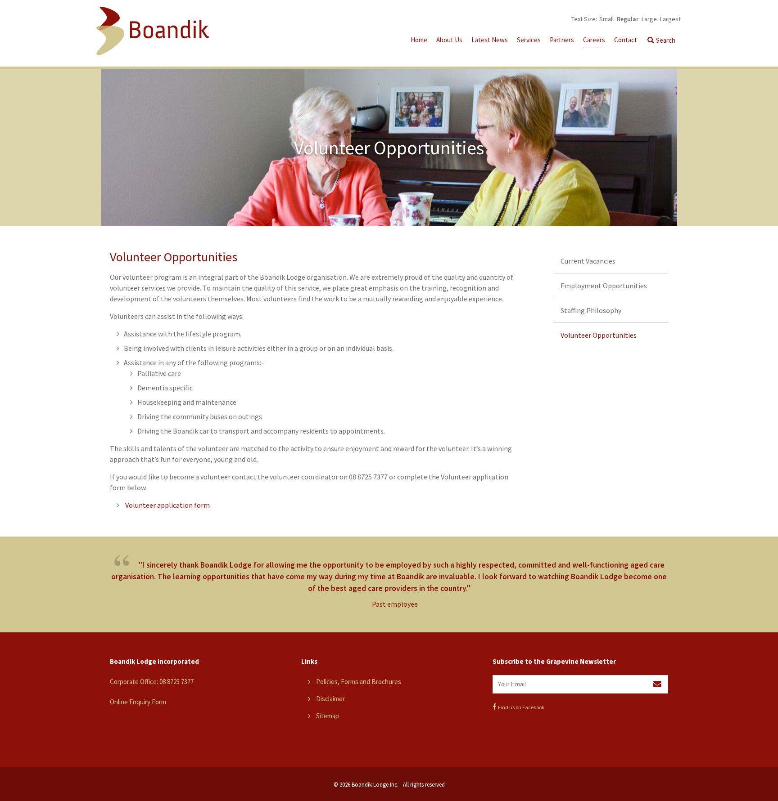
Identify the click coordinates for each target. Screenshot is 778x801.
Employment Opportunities (604, 285)
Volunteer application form (167, 505)
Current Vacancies (588, 260)
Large (649, 19)
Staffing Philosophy (591, 310)
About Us (449, 40)
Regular (627, 19)
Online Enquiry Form (138, 702)
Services (529, 40)
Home (419, 40)
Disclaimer (330, 698)
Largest (670, 19)
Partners (562, 40)
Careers (594, 40)
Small (606, 19)
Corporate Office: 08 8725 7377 (152, 681)
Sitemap (327, 716)
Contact (625, 40)
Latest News (489, 40)
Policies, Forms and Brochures (358, 681)
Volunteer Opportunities (599, 335)
